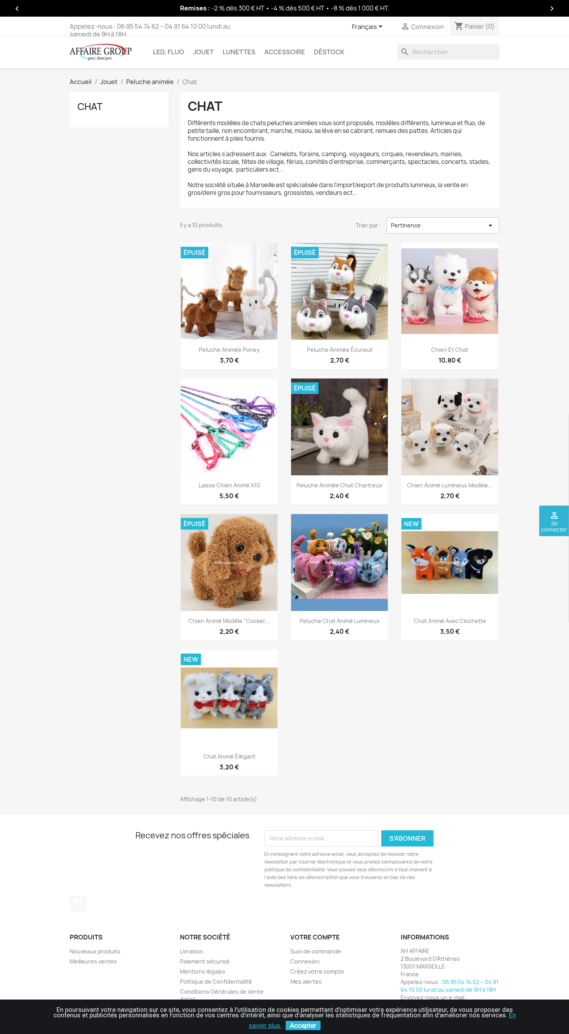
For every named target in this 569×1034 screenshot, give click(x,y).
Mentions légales (202, 971)
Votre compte (315, 937)
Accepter (303, 1025)
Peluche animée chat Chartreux (339, 485)
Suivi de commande (315, 951)
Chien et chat (449, 349)
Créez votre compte (317, 971)
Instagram (78, 904)
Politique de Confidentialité (216, 981)
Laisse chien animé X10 (229, 485)
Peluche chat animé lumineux (340, 621)
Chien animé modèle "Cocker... (229, 621)
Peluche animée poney (229, 349)
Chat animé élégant (229, 756)
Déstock (329, 52)
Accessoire (284, 52)
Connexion (305, 961)
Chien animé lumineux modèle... (450, 485)
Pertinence (443, 225)
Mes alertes (306, 981)
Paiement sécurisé (205, 961)
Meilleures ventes (93, 961)
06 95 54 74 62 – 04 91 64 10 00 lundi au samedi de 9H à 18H (150, 30)
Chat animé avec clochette (450, 621)
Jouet (203, 52)
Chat (90, 106)
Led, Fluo (168, 52)
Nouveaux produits (95, 951)
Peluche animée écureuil (339, 349)
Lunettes (239, 52)
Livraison (191, 951)
